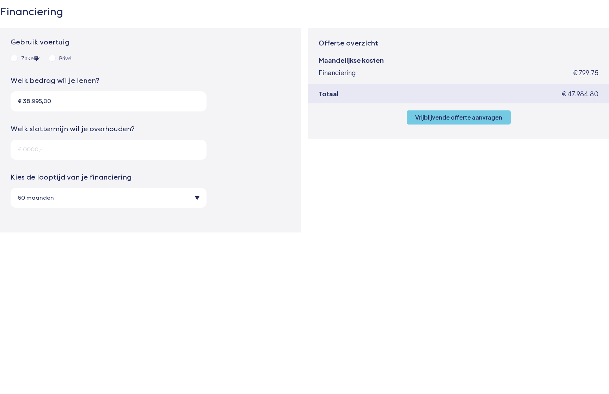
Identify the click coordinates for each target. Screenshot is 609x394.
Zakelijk (30, 58)
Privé (65, 58)
